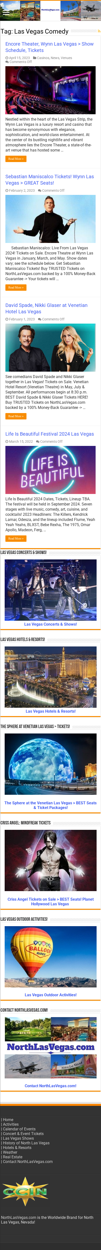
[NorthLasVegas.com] (50, 11)
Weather (10, 1152)
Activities (11, 1124)
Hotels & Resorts (17, 1147)
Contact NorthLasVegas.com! (50, 1086)
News (55, 58)
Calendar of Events (19, 1129)
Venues (66, 58)
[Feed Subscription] (99, 31)
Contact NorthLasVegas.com (28, 1161)
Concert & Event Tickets (23, 1133)
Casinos (43, 58)
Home (8, 1119)
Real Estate (12, 1157)
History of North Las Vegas (26, 1143)
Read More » (16, 159)
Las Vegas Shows (18, 1138)
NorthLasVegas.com (18, 1217)
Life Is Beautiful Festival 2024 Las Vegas (49, 434)
